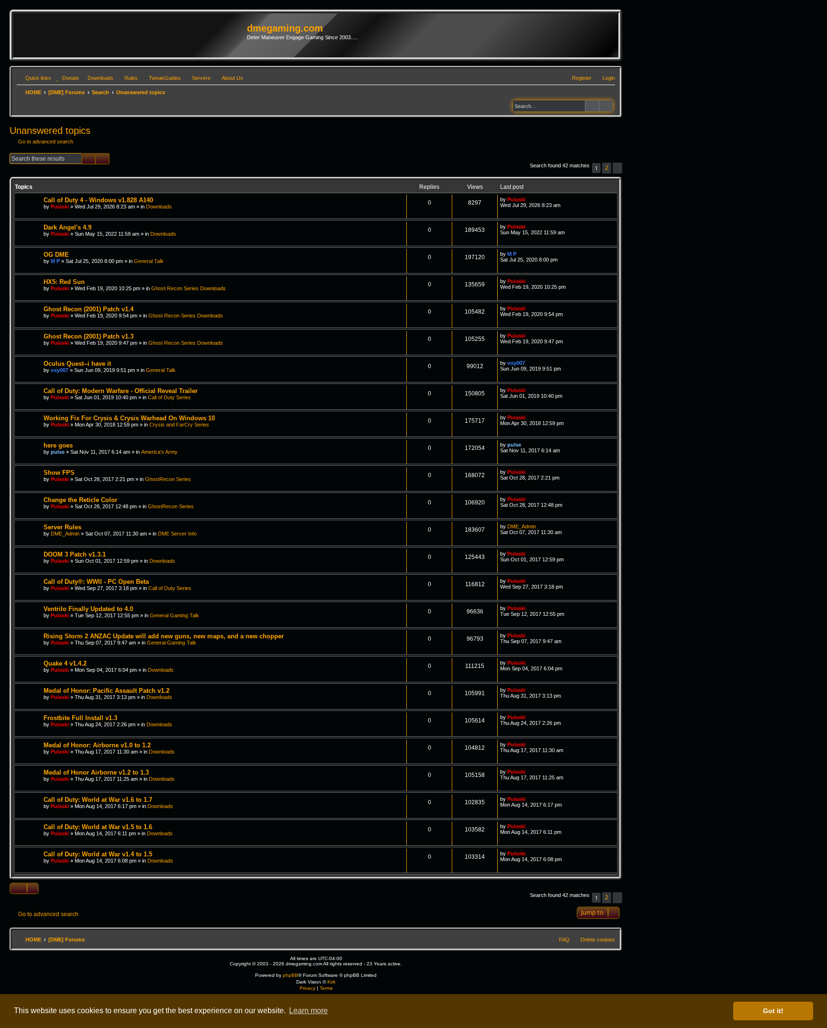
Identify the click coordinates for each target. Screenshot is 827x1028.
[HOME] (131, 35)
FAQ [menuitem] (564, 939)
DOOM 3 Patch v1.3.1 (75, 554)
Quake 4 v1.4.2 (65, 663)
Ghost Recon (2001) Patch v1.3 (89, 336)
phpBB (290, 975)
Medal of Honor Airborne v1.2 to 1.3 (96, 772)
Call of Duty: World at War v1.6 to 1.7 (98, 799)
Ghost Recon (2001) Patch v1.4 (89, 309)
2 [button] (606, 168)
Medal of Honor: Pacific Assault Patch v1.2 (106, 690)
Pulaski (60, 206)
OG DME (56, 254)
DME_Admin (65, 533)
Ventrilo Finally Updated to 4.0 (88, 608)
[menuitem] (66, 78)
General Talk (149, 261)
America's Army (159, 452)
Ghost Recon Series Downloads (188, 288)
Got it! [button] (773, 1011)
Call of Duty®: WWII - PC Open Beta (96, 581)
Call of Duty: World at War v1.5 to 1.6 (98, 827)
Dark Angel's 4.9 (67, 227)
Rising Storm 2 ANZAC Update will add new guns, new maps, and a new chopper (164, 636)
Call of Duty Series (169, 397)
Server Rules (62, 527)
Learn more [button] (308, 1010)
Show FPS (59, 472)
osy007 (59, 370)
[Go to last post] (530, 199)
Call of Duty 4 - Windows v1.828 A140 (98, 200)
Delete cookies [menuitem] (598, 939)
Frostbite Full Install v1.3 (80, 718)
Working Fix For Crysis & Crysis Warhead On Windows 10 (129, 418)
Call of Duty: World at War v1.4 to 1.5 (98, 854)
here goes (58, 445)
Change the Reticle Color (80, 499)
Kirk (331, 981)
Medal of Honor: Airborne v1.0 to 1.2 (97, 745)
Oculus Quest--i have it (77, 363)
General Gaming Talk (174, 615)
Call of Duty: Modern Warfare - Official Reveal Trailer (121, 390)
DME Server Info (177, 533)
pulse (58, 452)
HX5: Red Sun (64, 281)
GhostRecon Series (168, 479)
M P (55, 261)
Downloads (159, 206)
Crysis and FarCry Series (179, 424)
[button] (617, 168)
